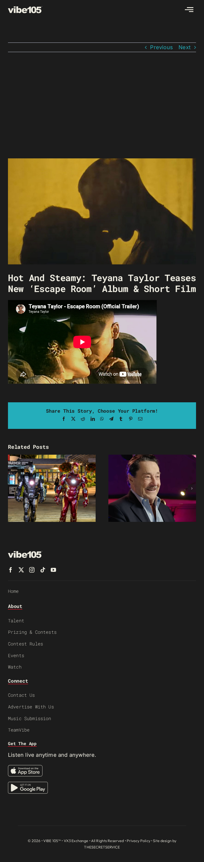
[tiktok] (42, 570)
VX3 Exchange (76, 840)
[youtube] (53, 570)
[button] (12, 488)
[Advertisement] (102, 105)
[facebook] (10, 570)
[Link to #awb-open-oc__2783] (189, 9)
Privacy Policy (138, 840)
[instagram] (32, 570)
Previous (161, 47)
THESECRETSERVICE (102, 847)
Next (184, 47)
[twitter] (21, 570)
